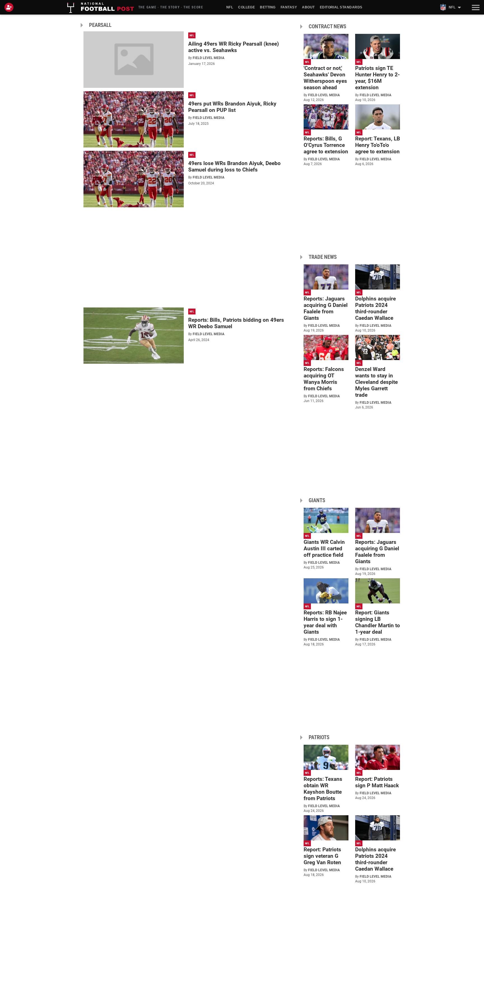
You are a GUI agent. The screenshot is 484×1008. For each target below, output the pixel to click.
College (246, 7)
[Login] (10, 7)
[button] (475, 7)
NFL (229, 7)
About (308, 7)
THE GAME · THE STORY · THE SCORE (170, 7)
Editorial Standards (341, 7)
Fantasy (289, 7)
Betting (267, 7)
